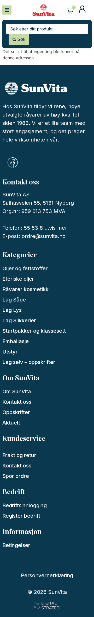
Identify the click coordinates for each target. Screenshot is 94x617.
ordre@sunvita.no (44, 236)
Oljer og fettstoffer (25, 268)
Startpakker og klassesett (34, 331)
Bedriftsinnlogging (24, 505)
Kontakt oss (16, 402)
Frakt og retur (19, 455)
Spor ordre (15, 476)
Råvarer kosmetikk (25, 289)
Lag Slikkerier (19, 320)
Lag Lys (12, 310)
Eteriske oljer (18, 279)
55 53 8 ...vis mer (45, 228)
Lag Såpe (14, 300)
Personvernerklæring (47, 575)
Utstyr (10, 352)
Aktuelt (11, 423)
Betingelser (16, 545)
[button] (6, 10)
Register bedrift (21, 516)
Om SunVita (16, 391)
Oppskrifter (16, 412)
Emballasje (15, 341)
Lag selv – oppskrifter (28, 362)
